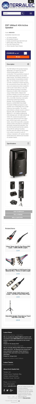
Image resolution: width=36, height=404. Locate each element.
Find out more (26, 398)
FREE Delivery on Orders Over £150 (13, 346)
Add (18, 57)
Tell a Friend (18, 214)
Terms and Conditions (13, 398)
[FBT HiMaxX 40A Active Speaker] (18, 163)
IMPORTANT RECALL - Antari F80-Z (13, 335)
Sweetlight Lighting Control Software (13, 358)
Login (13, 396)
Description (10, 64)
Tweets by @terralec (8, 364)
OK (19, 401)
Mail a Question (17, 217)
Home (9, 396)
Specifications (11, 143)
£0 (31, 1)
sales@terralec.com (13, 386)
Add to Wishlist (19, 211)
